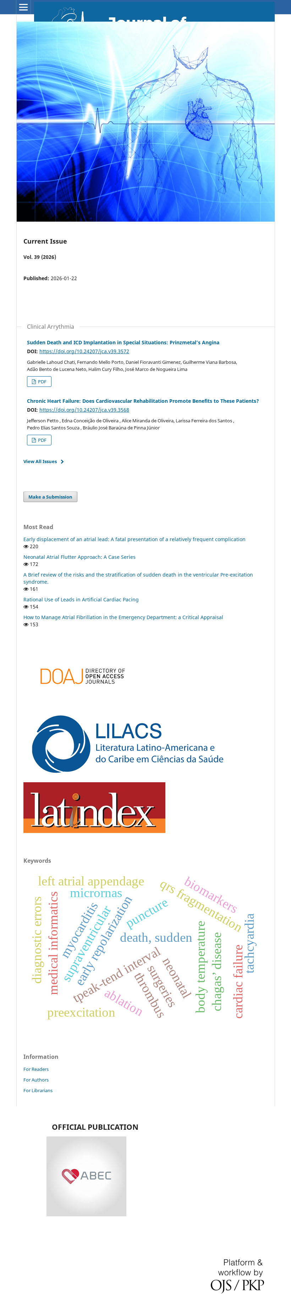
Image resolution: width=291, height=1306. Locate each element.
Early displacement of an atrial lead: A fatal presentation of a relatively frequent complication (134, 539)
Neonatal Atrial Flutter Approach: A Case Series (79, 557)
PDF (41, 381)
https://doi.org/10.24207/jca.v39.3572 (84, 351)
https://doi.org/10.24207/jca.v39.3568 (84, 409)
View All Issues (40, 461)
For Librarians (38, 1090)
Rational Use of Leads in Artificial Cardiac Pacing (81, 599)
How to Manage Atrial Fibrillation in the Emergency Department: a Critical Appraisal (123, 617)
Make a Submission (50, 497)
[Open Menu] (23, 7)
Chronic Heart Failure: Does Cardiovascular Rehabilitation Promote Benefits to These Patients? (143, 401)
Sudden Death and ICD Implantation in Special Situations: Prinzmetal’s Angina (123, 342)
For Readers (36, 1069)
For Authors (36, 1080)
